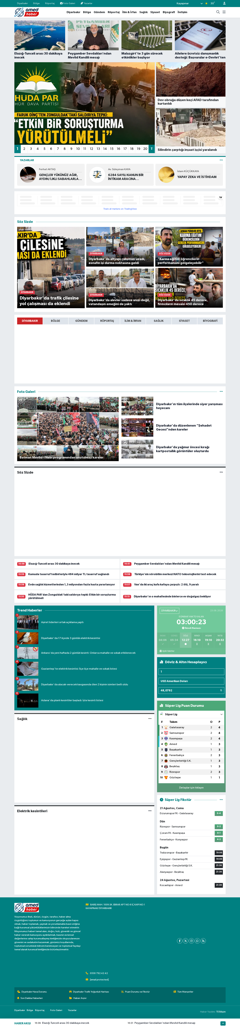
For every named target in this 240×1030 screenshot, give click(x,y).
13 (98, 148)
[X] (185, 941)
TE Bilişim (221, 1012)
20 (145, 148)
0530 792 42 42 (99, 973)
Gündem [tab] (81, 320)
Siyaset (155, 12)
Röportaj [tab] (107, 320)
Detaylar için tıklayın (191, 787)
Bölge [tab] (55, 320)
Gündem (99, 12)
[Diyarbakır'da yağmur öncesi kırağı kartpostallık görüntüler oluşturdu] (137, 449)
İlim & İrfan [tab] (133, 320)
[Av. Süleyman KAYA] (97, 174)
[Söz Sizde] (221, 472)
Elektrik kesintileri (32, 811)
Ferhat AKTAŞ (47, 169)
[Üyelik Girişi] (223, 3)
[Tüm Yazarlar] (221, 160)
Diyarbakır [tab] (30, 320)
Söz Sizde (25, 472)
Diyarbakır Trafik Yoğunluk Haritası (91, 992)
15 (111, 148)
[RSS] (203, 941)
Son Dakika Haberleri (32, 998)
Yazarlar (88, 3)
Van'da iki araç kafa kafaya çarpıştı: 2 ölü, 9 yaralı (166, 584)
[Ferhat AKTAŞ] (28, 174)
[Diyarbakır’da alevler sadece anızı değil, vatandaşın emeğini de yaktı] (120, 287)
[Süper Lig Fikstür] (221, 799)
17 (125, 148)
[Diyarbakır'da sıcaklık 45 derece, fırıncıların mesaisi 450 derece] (189, 287)
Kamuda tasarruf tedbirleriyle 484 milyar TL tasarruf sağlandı (68, 574)
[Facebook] (179, 941)
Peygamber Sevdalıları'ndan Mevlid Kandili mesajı (167, 563)
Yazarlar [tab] (27, 160)
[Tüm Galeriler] (221, 391)
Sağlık (143, 12)
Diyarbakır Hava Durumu (34, 992)
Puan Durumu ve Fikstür (137, 992)
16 (118, 148)
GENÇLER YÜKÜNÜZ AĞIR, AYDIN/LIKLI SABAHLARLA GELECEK (59, 177)
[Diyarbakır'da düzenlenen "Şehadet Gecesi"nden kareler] (137, 427)
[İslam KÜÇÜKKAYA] (166, 174)
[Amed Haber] (26, 12)
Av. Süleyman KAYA (119, 169)
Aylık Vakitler (168, 651)
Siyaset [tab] (184, 320)
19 (138, 148)
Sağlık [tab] (159, 320)
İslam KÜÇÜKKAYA (188, 171)
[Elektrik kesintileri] (150, 811)
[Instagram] (191, 941)
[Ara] (218, 12)
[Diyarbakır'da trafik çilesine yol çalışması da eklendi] (51, 267)
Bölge (36, 3)
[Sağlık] (150, 719)
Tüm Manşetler (185, 992)
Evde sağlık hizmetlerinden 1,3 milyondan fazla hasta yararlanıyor (71, 584)
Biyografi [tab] (210, 320)
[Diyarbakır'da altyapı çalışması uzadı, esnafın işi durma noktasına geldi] (120, 246)
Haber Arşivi (79, 998)
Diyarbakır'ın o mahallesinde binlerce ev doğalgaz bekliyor (172, 596)
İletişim (182, 12)
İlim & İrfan (129, 12)
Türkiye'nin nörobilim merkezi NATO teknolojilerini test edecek (175, 574)
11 (84, 148)
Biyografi (169, 12)
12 (91, 148)
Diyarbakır (22, 3)
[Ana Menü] (224, 12)
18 (132, 148)
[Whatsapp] (197, 941)
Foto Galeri (69, 3)
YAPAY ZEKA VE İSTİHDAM (196, 177)
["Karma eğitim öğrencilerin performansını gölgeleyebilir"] (189, 246)
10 (78, 148)
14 (105, 148)
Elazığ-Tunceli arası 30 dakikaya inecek (54, 563)
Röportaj (50, 3)
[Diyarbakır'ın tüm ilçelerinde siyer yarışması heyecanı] (137, 406)
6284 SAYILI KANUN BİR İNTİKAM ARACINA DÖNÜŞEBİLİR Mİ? (126, 177)
